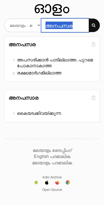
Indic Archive (52, 177)
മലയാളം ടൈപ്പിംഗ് (52, 150)
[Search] (94, 25)
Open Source (52, 189)
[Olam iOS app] (47, 183)
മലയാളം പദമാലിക (52, 163)
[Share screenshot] (92, 44)
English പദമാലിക (52, 156)
